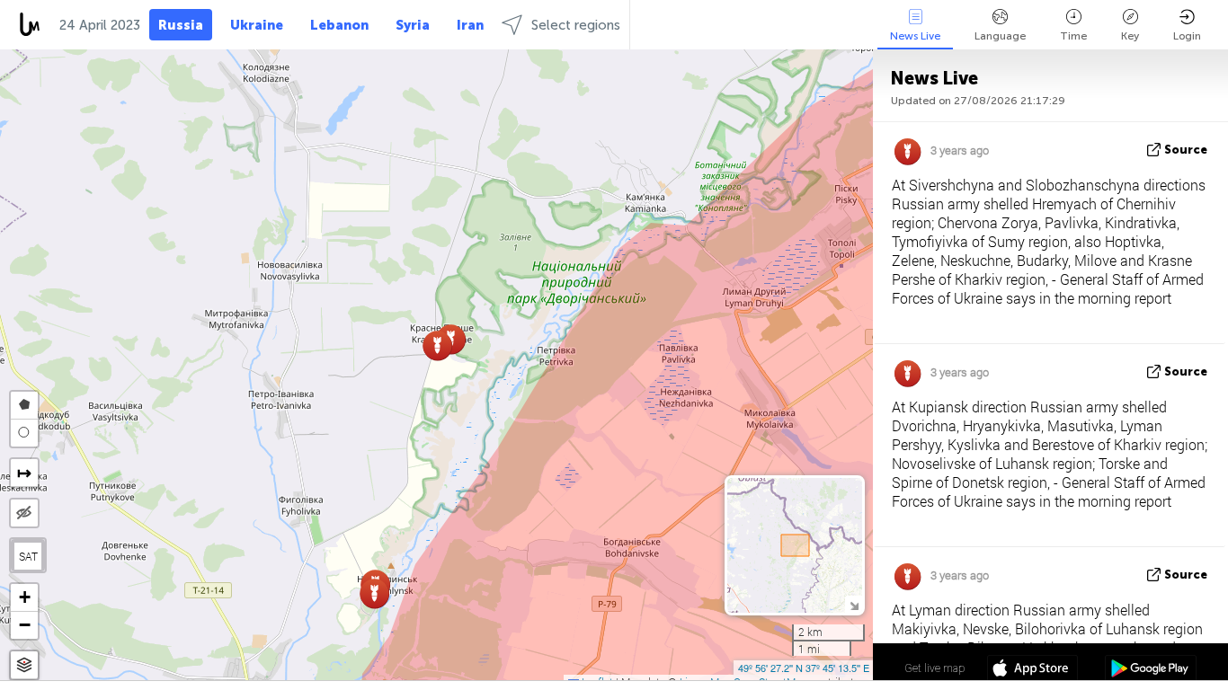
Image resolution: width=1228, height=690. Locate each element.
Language (1000, 36)
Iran (470, 25)
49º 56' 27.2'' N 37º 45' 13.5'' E (803, 667)
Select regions (575, 25)
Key (1130, 36)
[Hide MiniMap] (853, 604)
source (1185, 149)
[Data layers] (24, 665)
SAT (28, 556)
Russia (180, 25)
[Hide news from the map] (24, 513)
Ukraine (256, 25)
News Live (915, 36)
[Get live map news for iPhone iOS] (1032, 670)
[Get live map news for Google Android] (1150, 670)
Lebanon (339, 25)
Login (1187, 36)
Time (1073, 36)
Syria (413, 25)
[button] (374, 593)
